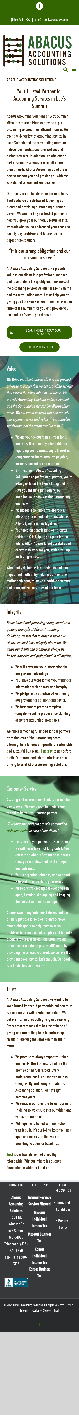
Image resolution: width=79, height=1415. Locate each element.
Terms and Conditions (63, 1206)
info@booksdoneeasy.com (51, 19)
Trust (10, 1154)
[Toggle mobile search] (65, 69)
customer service (17, 830)
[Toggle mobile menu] (74, 69)
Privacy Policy (63, 1224)
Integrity (47, 751)
